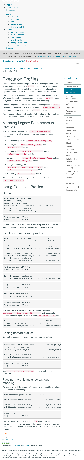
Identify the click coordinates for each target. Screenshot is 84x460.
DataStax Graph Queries (72, 160)
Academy (14, 16)
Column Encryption (70, 147)
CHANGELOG (71, 177)
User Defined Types (71, 131)
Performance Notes (71, 112)
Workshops (14, 19)
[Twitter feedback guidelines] (7, 443)
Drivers (9, 29)
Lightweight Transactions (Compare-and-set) (72, 100)
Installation (70, 82)
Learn (8, 14)
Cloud (68, 143)
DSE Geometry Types (72, 154)
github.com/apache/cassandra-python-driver (57, 56)
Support (9, 4)
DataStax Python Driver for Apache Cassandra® (24, 68)
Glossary (9, 48)
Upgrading (70, 127)
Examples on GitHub (18, 27)
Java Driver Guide (17, 40)
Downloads (10, 10)
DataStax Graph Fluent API (72, 172)
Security (69, 123)
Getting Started (72, 86)
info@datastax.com (7, 439)
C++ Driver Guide (17, 35)
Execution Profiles (71, 91)
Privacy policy (17, 445)
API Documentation (72, 188)
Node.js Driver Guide (18, 42)
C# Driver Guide (16, 37)
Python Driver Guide (18, 45)
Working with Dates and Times (72, 138)
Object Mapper (71, 107)
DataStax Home (12, 7)
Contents (70, 78)
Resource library (16, 24)
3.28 (78, 63)
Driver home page (17, 32)
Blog (12, 21)
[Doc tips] (5, 443)
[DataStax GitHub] (9, 443)
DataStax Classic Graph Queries (73, 166)
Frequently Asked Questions (72, 182)
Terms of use (26, 445)
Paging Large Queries (71, 118)
